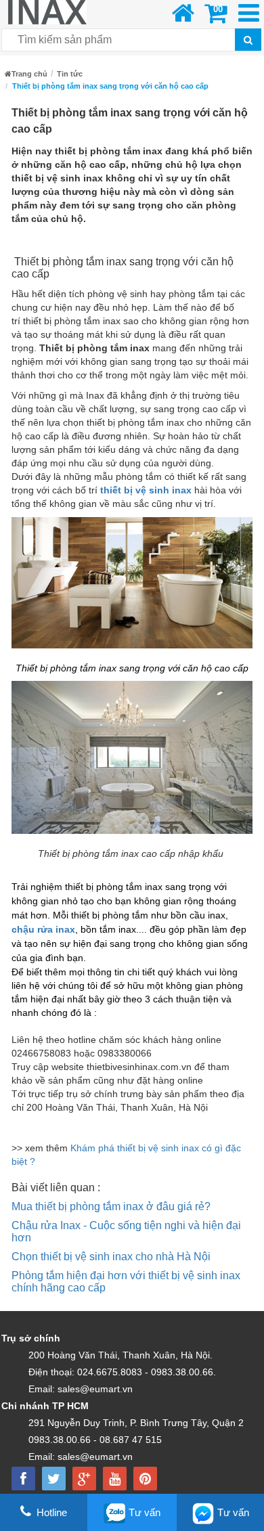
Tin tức (70, 74)
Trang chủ (29, 74)
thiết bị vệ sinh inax (146, 490)
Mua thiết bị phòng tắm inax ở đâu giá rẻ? (111, 1206)
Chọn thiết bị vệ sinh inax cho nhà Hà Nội (111, 1256)
